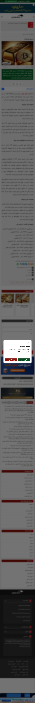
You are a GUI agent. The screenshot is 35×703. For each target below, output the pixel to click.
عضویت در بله (24, 360)
